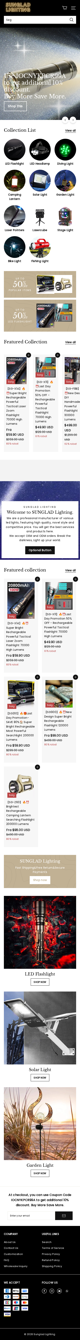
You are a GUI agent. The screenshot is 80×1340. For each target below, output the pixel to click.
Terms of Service (53, 1248)
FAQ (6, 1260)
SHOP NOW (40, 982)
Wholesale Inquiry (16, 1266)
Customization (13, 1254)
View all (70, 130)
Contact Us (11, 1248)
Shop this (15, 106)
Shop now (40, 880)
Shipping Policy (52, 1266)
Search (46, 1242)
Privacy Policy (51, 1254)
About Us (10, 1242)
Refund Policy (51, 1260)
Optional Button (40, 550)
